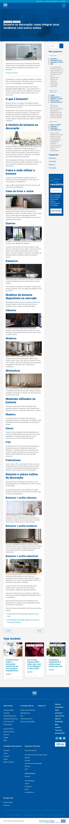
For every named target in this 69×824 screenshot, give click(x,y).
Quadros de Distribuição (28, 710)
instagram (56, 738)
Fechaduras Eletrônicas (11, 719)
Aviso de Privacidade (14, 815)
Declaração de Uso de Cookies (34, 815)
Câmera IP (42, 706)
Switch (27, 789)
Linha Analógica (29, 780)
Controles (6, 713)
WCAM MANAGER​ (30, 773)
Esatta (5, 753)
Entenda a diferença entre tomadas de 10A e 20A (56, 61)
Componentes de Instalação (33, 763)
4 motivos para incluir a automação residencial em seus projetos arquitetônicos (12, 665)
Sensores (6, 734)
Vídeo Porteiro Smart (10, 716)
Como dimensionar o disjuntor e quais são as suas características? (56, 98)
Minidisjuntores (25, 713)
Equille (6, 759)
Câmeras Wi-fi (8, 724)
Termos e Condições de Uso (56, 815)
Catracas (27, 757)
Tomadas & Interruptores (13, 746)
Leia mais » (9, 674)
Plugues (6, 737)
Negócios (52, 164)
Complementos (29, 792)
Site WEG (63, 1)
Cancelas (27, 760)
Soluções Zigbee (9, 710)
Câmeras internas (9, 731)
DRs (22, 716)
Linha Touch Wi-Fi (9, 721)
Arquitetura (8, 21)
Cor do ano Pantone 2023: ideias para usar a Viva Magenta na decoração (34, 664)
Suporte (58, 719)
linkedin (63, 738)
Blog (56, 724)
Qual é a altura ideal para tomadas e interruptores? (55, 127)
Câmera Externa (8, 729)
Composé (6, 756)
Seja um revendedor (51, 1)
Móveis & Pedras (9, 762)
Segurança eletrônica (32, 746)
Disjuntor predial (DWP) (28, 721)
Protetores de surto (27, 719)
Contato (58, 727)
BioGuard (27, 766)
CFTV (26, 769)
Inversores (7, 805)
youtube (60, 738)
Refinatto (6, 750)
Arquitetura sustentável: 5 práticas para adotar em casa (55, 663)
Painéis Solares (8, 802)
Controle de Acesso (31, 750)
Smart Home (8, 706)
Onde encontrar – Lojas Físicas (59, 713)
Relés (5, 740)
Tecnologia (52, 55)
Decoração (16, 21)
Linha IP (27, 783)
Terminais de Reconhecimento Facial (36, 755)
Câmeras (27, 776)
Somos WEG (39, 1)
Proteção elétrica (27, 706)
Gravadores (28, 786)
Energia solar (8, 798)
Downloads (59, 721)
